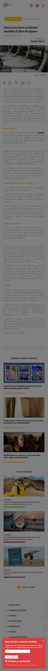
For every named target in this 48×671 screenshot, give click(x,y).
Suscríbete (11, 657)
